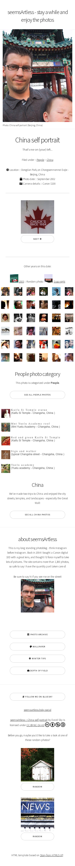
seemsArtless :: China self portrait (29, 720)
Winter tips (38, 658)
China (50, 160)
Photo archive (39, 634)
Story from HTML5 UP (51, 855)
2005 (21, 281)
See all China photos (37, 514)
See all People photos (37, 394)
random (37, 786)
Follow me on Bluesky (38, 696)
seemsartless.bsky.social (37, 710)
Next (36, 239)
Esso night (59, 281)
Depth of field (39, 670)
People (40, 160)
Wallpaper (38, 646)
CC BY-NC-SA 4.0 (35, 725)
